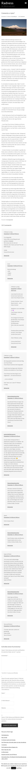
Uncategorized (9, 219)
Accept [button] (13, 768)
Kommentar (4, 655)
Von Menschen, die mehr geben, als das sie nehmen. (13, 742)
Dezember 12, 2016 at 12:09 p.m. (12, 556)
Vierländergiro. (5, 735)
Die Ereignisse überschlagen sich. (9, 747)
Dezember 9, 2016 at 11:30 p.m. (12, 357)
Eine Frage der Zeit (6, 749)
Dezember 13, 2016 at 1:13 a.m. (15, 593)
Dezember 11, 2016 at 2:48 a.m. (15, 485)
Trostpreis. (4, 744)
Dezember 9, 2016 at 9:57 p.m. (14, 265)
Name (3, 693)
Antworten (6, 255)
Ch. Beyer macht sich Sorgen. (8, 740)
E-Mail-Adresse (5, 700)
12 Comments (21, 16)
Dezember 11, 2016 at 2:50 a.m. (15, 534)
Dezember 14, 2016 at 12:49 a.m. (12, 626)
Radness (7, 3)
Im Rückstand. (4, 752)
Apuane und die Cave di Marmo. (9, 754)
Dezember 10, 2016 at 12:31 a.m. (12, 436)
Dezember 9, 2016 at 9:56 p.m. (11, 233)
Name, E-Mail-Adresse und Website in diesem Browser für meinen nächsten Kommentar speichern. (12, 719)
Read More (19, 768)
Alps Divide (4, 737)
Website (3, 708)
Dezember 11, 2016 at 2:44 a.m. (15, 398)
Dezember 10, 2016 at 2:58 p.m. (12, 517)
